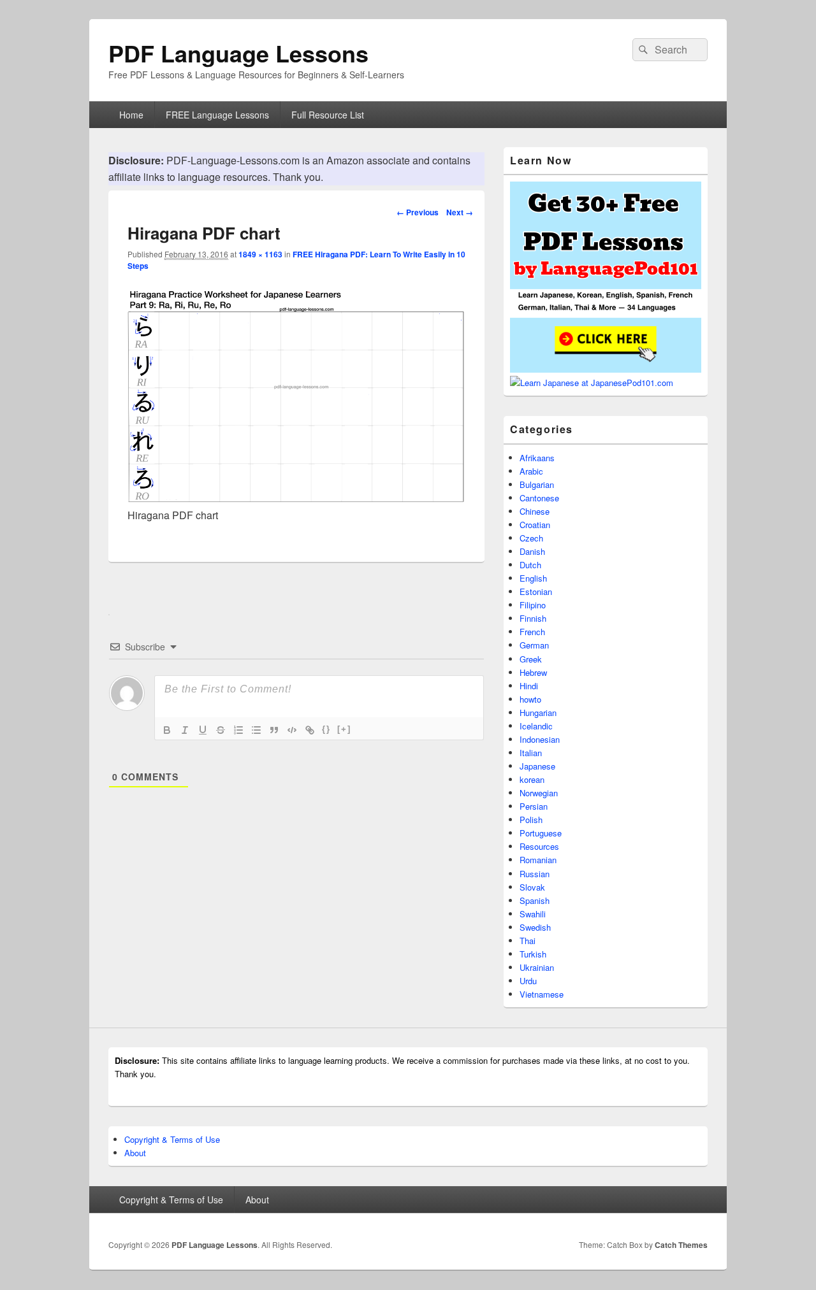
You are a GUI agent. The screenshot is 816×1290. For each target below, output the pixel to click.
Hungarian (538, 712)
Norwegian (539, 793)
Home (131, 114)
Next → (459, 212)
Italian (531, 753)
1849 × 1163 (260, 254)
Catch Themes (681, 1245)
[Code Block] (292, 730)
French (532, 632)
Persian (534, 806)
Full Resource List (327, 114)
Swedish (535, 927)
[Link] (310, 730)
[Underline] (203, 730)
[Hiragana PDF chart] (296, 498)
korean (532, 779)
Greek (531, 659)
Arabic (531, 471)
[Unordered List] (256, 730)
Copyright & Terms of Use (172, 1139)
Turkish (533, 954)
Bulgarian (537, 484)
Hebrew (533, 672)
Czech (531, 538)
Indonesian (540, 739)
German (534, 645)
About (135, 1153)
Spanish (535, 900)
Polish (531, 819)
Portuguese (541, 833)
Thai (528, 941)
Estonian (536, 591)
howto (530, 699)
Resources (539, 846)
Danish (532, 551)
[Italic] (185, 730)
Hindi (529, 686)
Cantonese (539, 498)
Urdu (528, 981)
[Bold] (167, 730)
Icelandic (536, 726)
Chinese (535, 511)
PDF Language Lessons (238, 52)
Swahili (533, 914)
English (533, 578)
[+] (344, 729)
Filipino (533, 605)
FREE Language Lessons (217, 114)
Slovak (532, 887)
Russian (535, 874)
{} (326, 729)
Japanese (537, 766)
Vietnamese (542, 994)
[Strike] (220, 730)
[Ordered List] (238, 730)
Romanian (538, 860)
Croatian (535, 525)
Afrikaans (537, 458)
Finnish (533, 618)
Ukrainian (537, 967)
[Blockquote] (274, 730)
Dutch (530, 565)
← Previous (418, 212)
